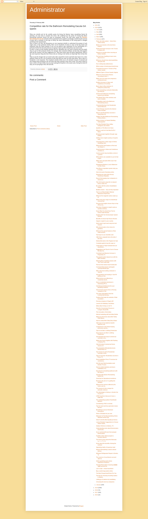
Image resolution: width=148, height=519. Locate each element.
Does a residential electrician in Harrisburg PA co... (104, 282)
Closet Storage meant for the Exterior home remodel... (106, 109)
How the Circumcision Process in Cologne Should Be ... (105, 309)
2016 (96, 495)
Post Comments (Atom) (43, 128)
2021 (96, 25)
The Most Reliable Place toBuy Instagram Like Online (104, 125)
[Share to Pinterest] (57, 69)
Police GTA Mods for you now (104, 413)
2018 (96, 490)
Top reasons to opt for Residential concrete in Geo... (105, 352)
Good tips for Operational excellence (106, 378)
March (98, 36)
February (99, 39)
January (98, 484)
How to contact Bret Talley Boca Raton (106, 320)
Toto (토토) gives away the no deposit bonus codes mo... (106, 182)
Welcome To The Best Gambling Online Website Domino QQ (107, 416)
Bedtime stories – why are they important (107, 189)
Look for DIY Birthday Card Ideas (105, 303)
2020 (96, 27)
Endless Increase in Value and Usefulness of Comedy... (104, 83)
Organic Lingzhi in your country (104, 221)
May (97, 32)
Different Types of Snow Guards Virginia (107, 72)
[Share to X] (53, 69)
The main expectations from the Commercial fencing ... (104, 294)
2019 (96, 487)
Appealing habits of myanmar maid (105, 447)
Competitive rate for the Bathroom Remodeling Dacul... (105, 102)
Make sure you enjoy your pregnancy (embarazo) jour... (106, 79)
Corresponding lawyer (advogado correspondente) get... (105, 267)
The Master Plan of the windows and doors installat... (106, 98)
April (97, 34)
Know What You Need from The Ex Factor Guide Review (105, 211)
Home (58, 126)
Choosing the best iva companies (105, 482)
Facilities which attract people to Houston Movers (105, 436)
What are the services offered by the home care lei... (106, 385)
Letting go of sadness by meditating (105, 479)
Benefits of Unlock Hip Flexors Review (106, 218)
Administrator (47, 9)
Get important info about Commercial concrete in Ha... (106, 337)
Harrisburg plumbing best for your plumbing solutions (105, 286)
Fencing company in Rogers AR (104, 301)
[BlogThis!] (51, 69)
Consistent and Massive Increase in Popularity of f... (106, 254)
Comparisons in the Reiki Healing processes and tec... (105, 327)
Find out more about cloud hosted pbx (106, 264)
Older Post (84, 126)
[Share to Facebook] (55, 69)
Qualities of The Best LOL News (104, 128)
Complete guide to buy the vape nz (105, 243)
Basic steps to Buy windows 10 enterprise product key (104, 87)
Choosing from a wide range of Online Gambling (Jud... (106, 142)
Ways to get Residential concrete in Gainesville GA (105, 113)
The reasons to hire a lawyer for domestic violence (104, 389)
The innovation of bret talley (103, 312)
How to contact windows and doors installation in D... (105, 367)
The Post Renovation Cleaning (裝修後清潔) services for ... (106, 465)
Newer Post (33, 126)
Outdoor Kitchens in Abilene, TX (104, 426)
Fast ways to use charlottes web (104, 235)
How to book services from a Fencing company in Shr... (106, 290)
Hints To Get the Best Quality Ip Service (106, 420)
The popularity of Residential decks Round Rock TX (105, 348)
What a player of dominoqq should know (107, 66)
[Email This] (49, 69)
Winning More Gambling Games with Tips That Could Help (106, 261)
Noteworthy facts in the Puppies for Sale (107, 241)
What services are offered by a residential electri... (104, 279)
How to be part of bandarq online (105, 172)
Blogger (81, 506)
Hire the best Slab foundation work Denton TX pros (105, 364)
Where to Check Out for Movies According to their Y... (104, 75)
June (97, 29)
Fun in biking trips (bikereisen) (104, 64)
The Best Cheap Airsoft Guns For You (106, 473)
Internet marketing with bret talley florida (107, 314)
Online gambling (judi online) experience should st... (104, 461)
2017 (96, 492)
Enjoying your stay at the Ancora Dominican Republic (105, 175)
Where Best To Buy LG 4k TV (104, 306)
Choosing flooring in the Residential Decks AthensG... (106, 106)
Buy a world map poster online (104, 471)
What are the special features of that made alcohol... (106, 231)
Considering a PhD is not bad (104, 403)
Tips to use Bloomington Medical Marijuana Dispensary (105, 192)
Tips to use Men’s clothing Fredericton (106, 330)
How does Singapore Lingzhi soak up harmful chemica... (106, 208)
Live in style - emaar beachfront (104, 468)
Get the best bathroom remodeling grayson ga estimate (105, 94)
